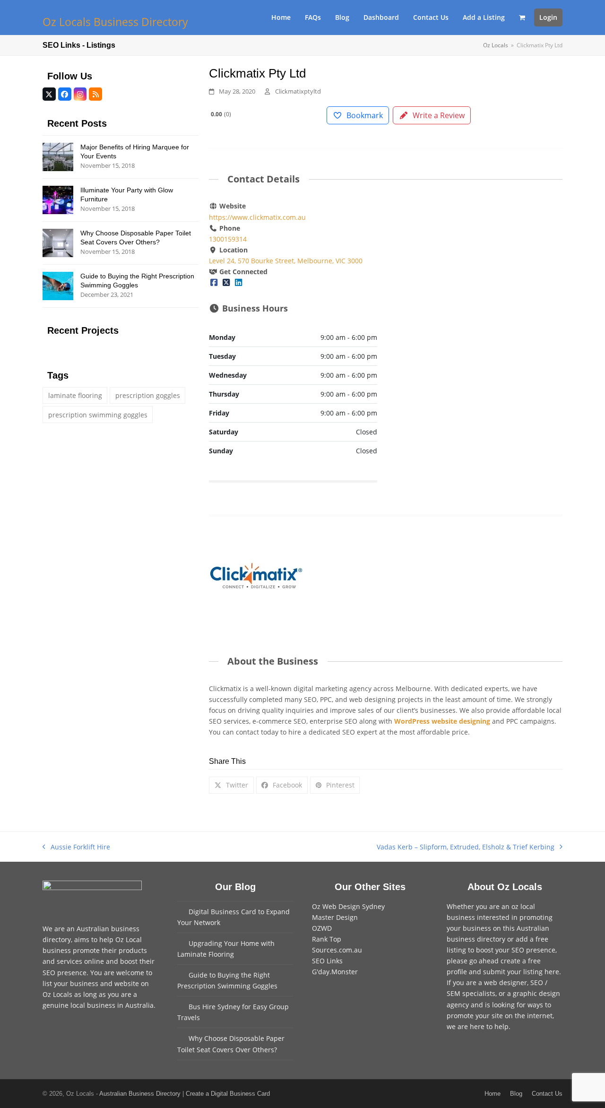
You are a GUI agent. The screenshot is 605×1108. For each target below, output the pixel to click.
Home (492, 1093)
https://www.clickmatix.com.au (257, 217)
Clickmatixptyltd (298, 91)
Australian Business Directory (140, 1093)
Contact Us (547, 1093)
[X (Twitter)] (226, 282)
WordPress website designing (442, 721)
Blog (516, 1093)
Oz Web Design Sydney (348, 906)
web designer (505, 982)
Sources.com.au (337, 949)
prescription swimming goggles (97, 414)
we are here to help (478, 1026)
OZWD (322, 928)
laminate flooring (75, 395)
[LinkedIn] (238, 282)
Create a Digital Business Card (228, 1093)
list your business (70, 983)
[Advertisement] (478, 270)
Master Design (335, 917)
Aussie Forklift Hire (76, 847)
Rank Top (326, 939)
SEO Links (327, 960)
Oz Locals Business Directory (115, 22)
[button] (522, 17)
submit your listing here (521, 971)
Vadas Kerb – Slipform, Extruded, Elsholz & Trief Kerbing (465, 847)
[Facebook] (214, 282)
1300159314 (228, 238)
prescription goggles (147, 395)
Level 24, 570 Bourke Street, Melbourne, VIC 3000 (286, 260)
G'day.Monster (335, 971)
